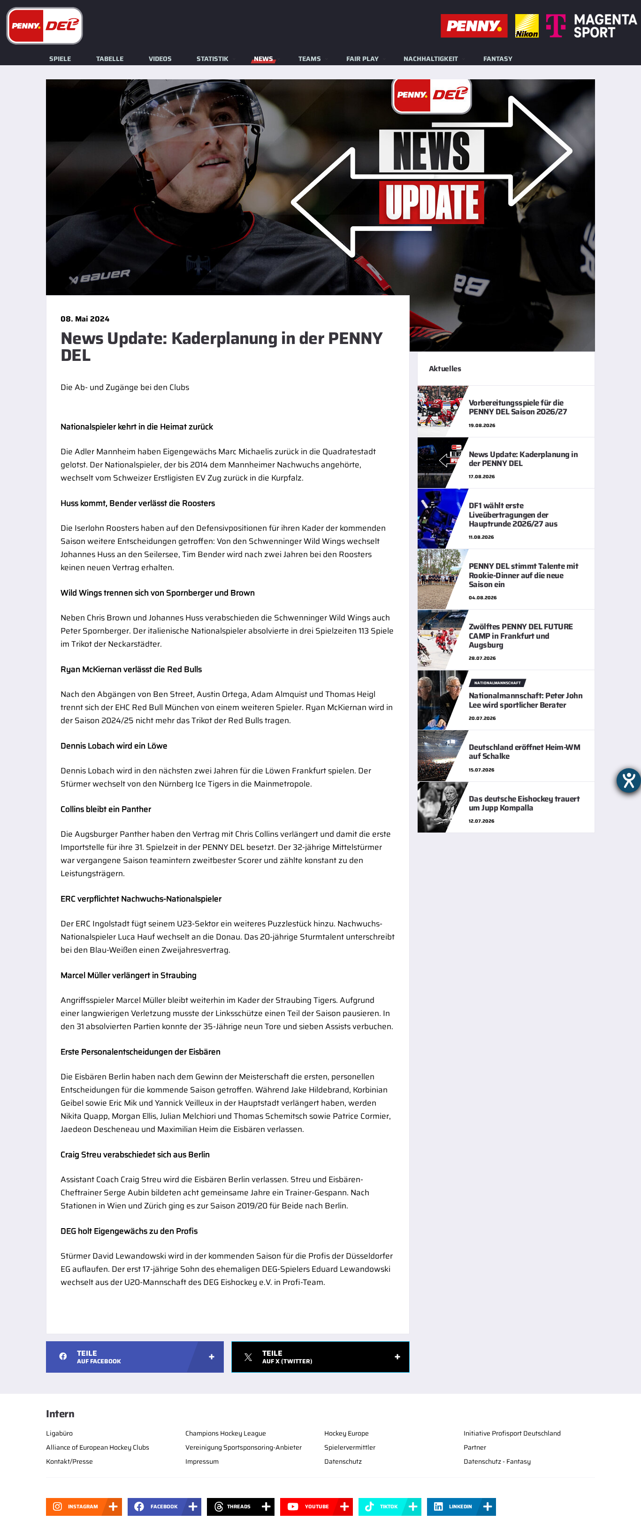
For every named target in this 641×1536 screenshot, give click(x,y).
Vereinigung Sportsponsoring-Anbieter (243, 1447)
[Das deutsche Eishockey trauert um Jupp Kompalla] (443, 807)
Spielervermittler (349, 1447)
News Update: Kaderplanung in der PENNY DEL (523, 458)
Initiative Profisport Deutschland (512, 1433)
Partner (475, 1447)
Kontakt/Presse (69, 1461)
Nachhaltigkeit (431, 58)
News (263, 58)
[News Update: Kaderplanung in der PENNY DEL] (443, 462)
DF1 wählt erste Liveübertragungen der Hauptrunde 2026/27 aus (513, 514)
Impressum (202, 1461)
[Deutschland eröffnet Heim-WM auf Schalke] (443, 755)
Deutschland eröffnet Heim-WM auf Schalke (524, 751)
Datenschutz (343, 1461)
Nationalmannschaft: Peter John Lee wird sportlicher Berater (526, 700)
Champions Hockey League (225, 1433)
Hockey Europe (346, 1433)
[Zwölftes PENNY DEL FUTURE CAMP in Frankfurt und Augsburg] (443, 639)
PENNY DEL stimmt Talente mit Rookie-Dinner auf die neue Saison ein (524, 575)
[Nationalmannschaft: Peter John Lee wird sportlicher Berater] (443, 699)
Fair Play (362, 58)
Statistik (213, 58)
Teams (309, 58)
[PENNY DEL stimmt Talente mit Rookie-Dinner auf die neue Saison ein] (443, 578)
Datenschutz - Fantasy (497, 1461)
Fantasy (497, 58)
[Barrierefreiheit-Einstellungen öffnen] (629, 780)
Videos (160, 58)
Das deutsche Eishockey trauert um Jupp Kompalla (524, 803)
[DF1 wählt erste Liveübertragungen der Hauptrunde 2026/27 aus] (443, 518)
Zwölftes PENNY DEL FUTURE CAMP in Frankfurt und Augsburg (521, 635)
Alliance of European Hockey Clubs (97, 1447)
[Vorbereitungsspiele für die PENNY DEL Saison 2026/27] (443, 410)
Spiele (60, 58)
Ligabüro (59, 1433)
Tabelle (109, 58)
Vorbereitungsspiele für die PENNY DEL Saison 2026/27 (518, 407)
